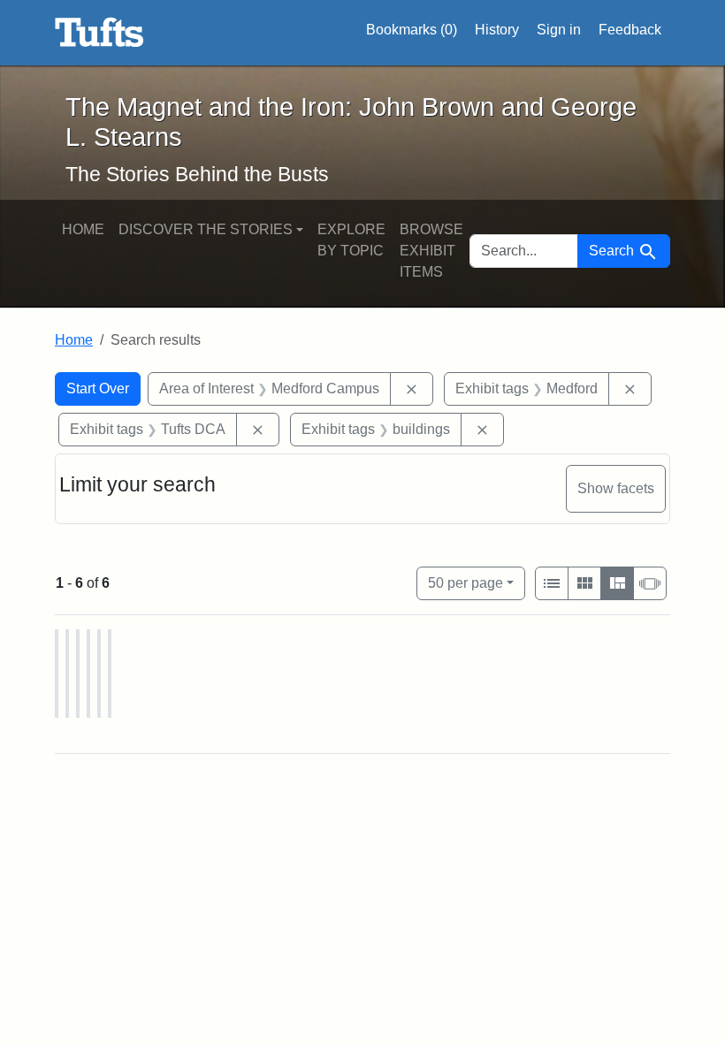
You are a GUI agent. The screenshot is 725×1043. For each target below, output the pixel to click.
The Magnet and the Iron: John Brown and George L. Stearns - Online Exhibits (99, 32)
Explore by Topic (351, 240)
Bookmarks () (411, 29)
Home (83, 229)
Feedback (630, 29)
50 (465, 582)
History (497, 29)
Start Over (97, 388)
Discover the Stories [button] (205, 229)
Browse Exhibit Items (431, 250)
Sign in (559, 29)
